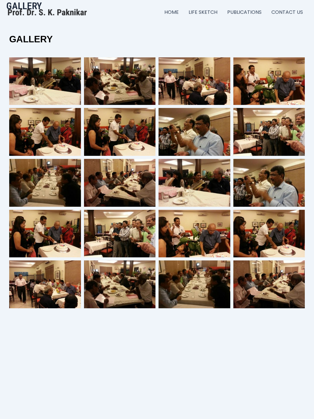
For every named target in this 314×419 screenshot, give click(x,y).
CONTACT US (287, 12)
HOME (171, 12)
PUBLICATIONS (244, 12)
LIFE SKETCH (203, 12)
